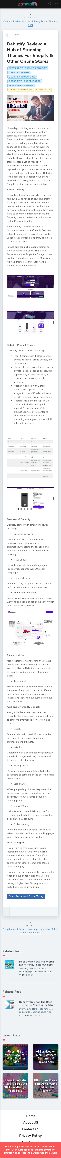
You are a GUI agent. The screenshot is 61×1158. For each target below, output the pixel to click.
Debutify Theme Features (24, 81)
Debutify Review (19, 72)
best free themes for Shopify (28, 68)
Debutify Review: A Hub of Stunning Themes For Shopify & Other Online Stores (30, 52)
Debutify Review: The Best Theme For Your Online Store (37, 1003)
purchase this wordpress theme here (37, 1152)
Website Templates (21, 89)
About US (30, 1122)
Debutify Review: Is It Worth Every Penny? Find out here (30, 23)
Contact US (30, 1129)
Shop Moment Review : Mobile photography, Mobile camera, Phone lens (30, 931)
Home (30, 1116)
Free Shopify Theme (21, 85)
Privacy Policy (30, 1135)
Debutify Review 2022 (22, 76)
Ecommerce (43, 89)
